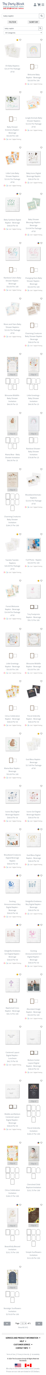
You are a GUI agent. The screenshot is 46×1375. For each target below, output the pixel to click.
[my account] (35, 4)
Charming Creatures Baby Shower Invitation (12, 519)
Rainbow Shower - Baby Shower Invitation (33, 451)
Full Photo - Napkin (33, 560)
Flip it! (12, 375)
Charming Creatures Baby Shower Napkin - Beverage (33, 336)
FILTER (12, 22)
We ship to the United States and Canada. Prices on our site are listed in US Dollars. (23, 1370)
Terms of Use (11, 1354)
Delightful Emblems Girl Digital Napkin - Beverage (12, 954)
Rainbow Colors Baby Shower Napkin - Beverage (12, 281)
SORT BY (33, 22)
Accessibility (35, 1354)
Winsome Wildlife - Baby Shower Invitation (12, 398)
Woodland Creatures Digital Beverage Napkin (12, 858)
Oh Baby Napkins (12, 66)
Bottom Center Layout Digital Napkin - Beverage (33, 1063)
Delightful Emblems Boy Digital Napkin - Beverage (34, 904)
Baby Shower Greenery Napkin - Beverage (12, 130)
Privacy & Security (23, 1354)
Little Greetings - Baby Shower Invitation (33, 398)
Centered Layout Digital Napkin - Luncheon (12, 1055)
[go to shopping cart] (39, 4)
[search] (41, 16)
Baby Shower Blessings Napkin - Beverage (33, 222)
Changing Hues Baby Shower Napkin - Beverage (33, 281)
